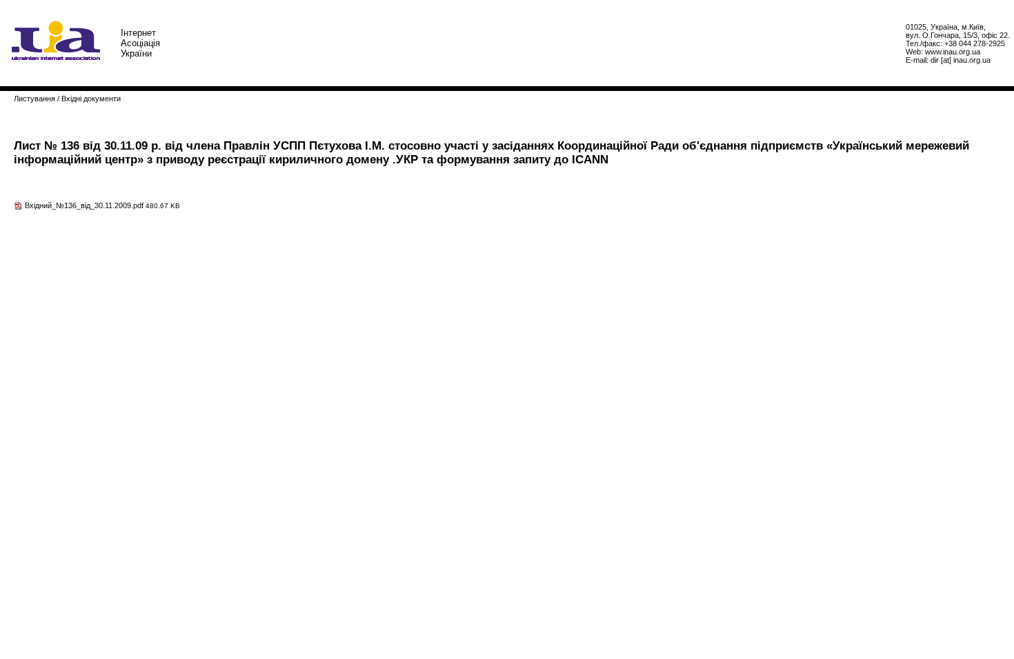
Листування (34, 98)
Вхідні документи (91, 98)
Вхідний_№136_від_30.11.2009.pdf (84, 205)
